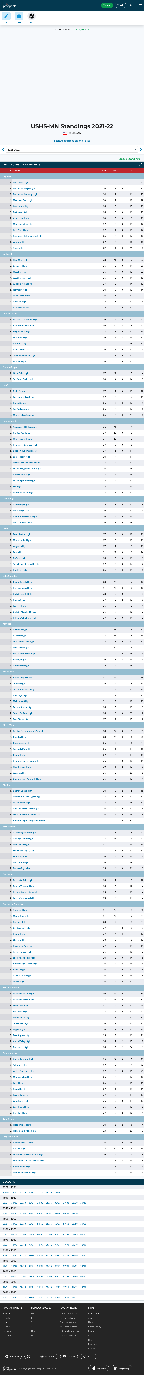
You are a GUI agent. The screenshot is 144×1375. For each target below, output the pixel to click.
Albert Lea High (21, 218)
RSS (90, 1339)
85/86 (49, 1255)
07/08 (66, 1276)
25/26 (23, 1192)
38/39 (75, 1202)
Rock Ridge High (21, 510)
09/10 (83, 1276)
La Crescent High (21, 456)
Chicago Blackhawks (69, 1313)
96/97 (57, 1265)
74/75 (40, 1244)
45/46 (40, 1213)
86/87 (57, 1255)
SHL (33, 1322)
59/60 (83, 1223)
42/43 (14, 1213)
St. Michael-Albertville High (26, 564)
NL (32, 1335)
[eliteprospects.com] (9, 5)
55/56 (49, 1223)
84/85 (40, 1255)
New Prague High (22, 766)
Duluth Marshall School (25, 611)
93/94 (31, 1265)
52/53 (23, 1223)
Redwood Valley (21, 307)
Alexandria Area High (23, 325)
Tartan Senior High (22, 707)
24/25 (14, 1192)
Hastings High (20, 695)
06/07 (57, 1276)
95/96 (49, 1265)
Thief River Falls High (23, 641)
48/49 (66, 1213)
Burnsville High (20, 1047)
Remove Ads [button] (82, 29)
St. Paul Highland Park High (27, 468)
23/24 (6, 1192)
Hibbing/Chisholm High (24, 617)
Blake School (19, 391)
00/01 (6, 1276)
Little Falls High (20, 373)
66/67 (57, 1234)
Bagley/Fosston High (23, 886)
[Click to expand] (141, 165)
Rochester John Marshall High (28, 236)
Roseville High (20, 1088)
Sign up (107, 5)
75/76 (49, 1244)
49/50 (75, 1213)
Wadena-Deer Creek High (26, 808)
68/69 (75, 1234)
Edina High (18, 552)
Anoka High (19, 969)
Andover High (20, 910)
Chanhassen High (22, 743)
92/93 (23, 1265)
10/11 (6, 1287)
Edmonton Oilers (68, 1322)
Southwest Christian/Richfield (28, 1160)
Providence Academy (23, 397)
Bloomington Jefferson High (27, 760)
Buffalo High (19, 558)
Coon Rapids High (22, 975)
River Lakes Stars (21, 349)
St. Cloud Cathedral (22, 379)
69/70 (83, 1234)
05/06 (49, 1276)
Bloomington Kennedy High (27, 778)
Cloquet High (19, 599)
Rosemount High (21, 1017)
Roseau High (19, 635)
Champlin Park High (23, 945)
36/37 (57, 1202)
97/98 (66, 1265)
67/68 (66, 1234)
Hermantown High (22, 587)
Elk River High (20, 939)
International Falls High (25, 516)
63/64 (31, 1234)
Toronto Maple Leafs (69, 1335)
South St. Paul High (22, 713)
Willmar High (19, 361)
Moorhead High (21, 647)
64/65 (40, 1234)
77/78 (66, 1244)
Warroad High (20, 629)
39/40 (83, 1202)
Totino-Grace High (22, 951)
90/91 (6, 1265)
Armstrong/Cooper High (25, 963)
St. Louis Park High (22, 748)
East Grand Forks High (24, 653)
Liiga (33, 1331)
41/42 (6, 1213)
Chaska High (19, 737)
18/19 (75, 1287)
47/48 (57, 1213)
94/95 (40, 1265)
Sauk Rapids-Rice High (24, 355)
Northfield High (20, 182)
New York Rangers (68, 1326)
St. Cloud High (20, 337)
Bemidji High (19, 659)
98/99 (75, 1265)
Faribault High (20, 212)
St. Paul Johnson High (24, 480)
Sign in (120, 5)
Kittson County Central (24, 892)
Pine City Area (20, 856)
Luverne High (20, 265)
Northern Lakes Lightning (26, 796)
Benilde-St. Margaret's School (28, 731)
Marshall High (20, 271)
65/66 (49, 1234)
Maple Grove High (22, 916)
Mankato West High (23, 224)
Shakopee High (20, 1023)
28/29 (49, 1192)
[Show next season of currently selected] (141, 149)
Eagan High (19, 1029)
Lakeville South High (23, 993)
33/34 (31, 1202)
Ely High (17, 486)
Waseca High (19, 301)
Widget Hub (93, 1313)
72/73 (23, 1244)
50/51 (6, 1223)
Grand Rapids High (22, 581)
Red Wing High (20, 230)
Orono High (19, 754)
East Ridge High (21, 1106)
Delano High (19, 1148)
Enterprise (93, 1344)
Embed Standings (129, 159)
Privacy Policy (94, 1326)
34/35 (40, 1202)
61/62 (14, 1234)
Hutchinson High (21, 1166)
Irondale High (20, 1112)
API (89, 1335)
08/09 (75, 1276)
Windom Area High (22, 283)
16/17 (57, 1287)
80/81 (6, 1255)
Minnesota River (21, 295)
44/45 (31, 1213)
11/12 (14, 1287)
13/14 (31, 1287)
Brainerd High (20, 343)
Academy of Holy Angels (25, 426)
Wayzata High (20, 546)
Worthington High (22, 277)
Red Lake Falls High (22, 880)
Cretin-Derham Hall (23, 1059)
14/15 (40, 1287)
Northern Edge (20, 862)
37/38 (66, 1202)
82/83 (23, 1255)
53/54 (31, 1223)
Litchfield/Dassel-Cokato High (28, 1154)
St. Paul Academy (21, 409)
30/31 (6, 1202)
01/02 (14, 1276)
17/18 (66, 1287)
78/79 (75, 1244)
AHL (33, 1326)
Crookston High (21, 665)
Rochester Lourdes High (25, 444)
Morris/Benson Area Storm (26, 462)
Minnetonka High (22, 540)
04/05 (40, 1276)
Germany (7, 1331)
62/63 (23, 1234)
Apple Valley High (21, 1041)
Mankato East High (22, 200)
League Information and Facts (72, 140)
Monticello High (21, 844)
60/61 (6, 1234)
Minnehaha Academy (23, 414)
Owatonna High (21, 206)
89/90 (83, 1255)
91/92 (14, 1265)
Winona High (19, 242)
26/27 (31, 1192)
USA (5, 1322)
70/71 (6, 1244)
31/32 (14, 1202)
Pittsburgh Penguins (69, 1331)
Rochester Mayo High (24, 188)
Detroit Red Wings (68, 1317)
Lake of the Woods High (25, 898)
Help (90, 1322)
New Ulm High (20, 259)
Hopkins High (20, 570)
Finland (6, 1326)
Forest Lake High (21, 1094)
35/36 (49, 1202)
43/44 (23, 1213)
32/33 (23, 1202)
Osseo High (18, 981)
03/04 (31, 1276)
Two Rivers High (21, 719)
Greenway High (21, 504)
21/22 (14, 1297)
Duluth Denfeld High (23, 593)
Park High (18, 1083)
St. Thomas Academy (23, 689)
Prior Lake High (20, 1005)
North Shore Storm (22, 522)
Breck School (19, 403)
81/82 (14, 1255)
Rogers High (19, 921)
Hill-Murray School (22, 677)
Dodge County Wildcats (24, 450)
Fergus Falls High (21, 331)
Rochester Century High (25, 194)
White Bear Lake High (24, 1071)
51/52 (14, 1223)
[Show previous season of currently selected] (3, 149)
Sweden (7, 1313)
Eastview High (20, 1011)
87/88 (66, 1255)
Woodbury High (20, 1100)
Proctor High (19, 605)
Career (91, 1348)
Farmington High (21, 1035)
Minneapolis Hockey (23, 438)
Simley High (19, 683)
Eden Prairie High (21, 534)
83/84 (31, 1255)
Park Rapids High (21, 802)
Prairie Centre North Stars (26, 814)
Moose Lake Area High (24, 1130)
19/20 (83, 1287)
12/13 (23, 1287)
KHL (33, 1317)
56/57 (57, 1223)
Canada (6, 1317)
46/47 (49, 1213)
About (91, 1317)
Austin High (19, 247)
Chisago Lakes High (23, 838)
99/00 (83, 1265)
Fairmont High (20, 289)
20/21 (6, 1297)
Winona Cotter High (23, 492)
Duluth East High (21, 474)
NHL (33, 1313)
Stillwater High (20, 1065)
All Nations (8, 1335)
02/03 (23, 1276)
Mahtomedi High (21, 701)
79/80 (83, 1244)
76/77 (57, 1244)
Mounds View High (22, 1077)
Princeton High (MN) (23, 850)
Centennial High (21, 927)
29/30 (57, 1192)
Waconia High (20, 772)
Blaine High (19, 933)
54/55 (40, 1223)
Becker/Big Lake (21, 868)
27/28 (40, 1192)
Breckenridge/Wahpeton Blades (29, 820)
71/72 (14, 1244)
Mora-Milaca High (22, 1124)
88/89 (75, 1255)
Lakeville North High (23, 999)
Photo (91, 1331)
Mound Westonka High (24, 1172)
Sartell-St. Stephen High (25, 319)
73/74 (31, 1244)
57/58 (66, 1223)
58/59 (75, 1223)
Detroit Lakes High (22, 790)
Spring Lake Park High (24, 957)
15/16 (49, 1287)
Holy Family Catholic (23, 1142)
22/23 (23, 1297)
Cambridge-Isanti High (24, 832)
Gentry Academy (21, 432)
